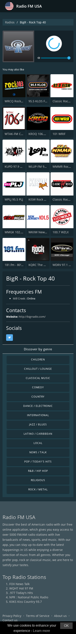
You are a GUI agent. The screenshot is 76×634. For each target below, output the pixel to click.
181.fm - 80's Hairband (21, 265)
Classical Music (38, 378)
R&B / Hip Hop (38, 471)
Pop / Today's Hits (38, 461)
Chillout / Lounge (38, 369)
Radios (10, 22)
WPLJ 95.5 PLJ (14, 199)
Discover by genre (38, 349)
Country (38, 396)
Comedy (38, 387)
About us (60, 616)
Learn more (41, 631)
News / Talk (38, 452)
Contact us (10, 620)
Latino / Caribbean (38, 434)
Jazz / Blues (38, 424)
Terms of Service (37, 616)
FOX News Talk (19, 584)
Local (38, 443)
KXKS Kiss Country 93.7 (25, 602)
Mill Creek (19, 298)
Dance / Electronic (38, 406)
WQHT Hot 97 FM (21, 588)
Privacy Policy (12, 616)
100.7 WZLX (61, 232)
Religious (38, 480)
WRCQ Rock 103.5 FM (19, 101)
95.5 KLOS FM (38, 101)
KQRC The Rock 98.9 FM (45, 265)
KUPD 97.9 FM (14, 167)
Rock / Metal (38, 489)
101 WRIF (59, 134)
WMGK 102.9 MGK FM (20, 232)
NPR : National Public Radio (28, 597)
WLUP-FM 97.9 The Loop (45, 167)
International (38, 415)
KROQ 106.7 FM (39, 134)
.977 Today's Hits (21, 593)
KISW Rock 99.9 (39, 199)
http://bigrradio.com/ (32, 316)
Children (38, 359)
